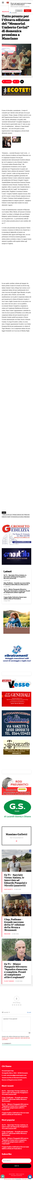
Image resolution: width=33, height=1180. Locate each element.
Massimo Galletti (6, 11)
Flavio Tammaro (9, 981)
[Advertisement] (16, 264)
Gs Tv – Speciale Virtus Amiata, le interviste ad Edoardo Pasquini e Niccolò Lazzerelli (15, 576)
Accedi (29, 1012)
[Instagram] (16, 840)
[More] (22, 81)
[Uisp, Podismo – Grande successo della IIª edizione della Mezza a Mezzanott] (16, 905)
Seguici (28, 11)
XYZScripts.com (25, 1179)
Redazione (7, 934)
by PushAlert (14, 12)
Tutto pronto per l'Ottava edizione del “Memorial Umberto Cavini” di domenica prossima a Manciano (16, 516)
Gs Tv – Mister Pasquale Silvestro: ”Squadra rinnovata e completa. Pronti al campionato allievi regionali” (17, 590)
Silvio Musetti (8, 889)
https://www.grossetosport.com (16, 837)
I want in (16, 1166)
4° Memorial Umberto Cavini (12, 71)
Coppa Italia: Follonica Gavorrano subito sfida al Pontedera (15, 598)
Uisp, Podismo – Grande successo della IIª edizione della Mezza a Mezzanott (17, 584)
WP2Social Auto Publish (9, 1179)
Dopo (18, 11)
